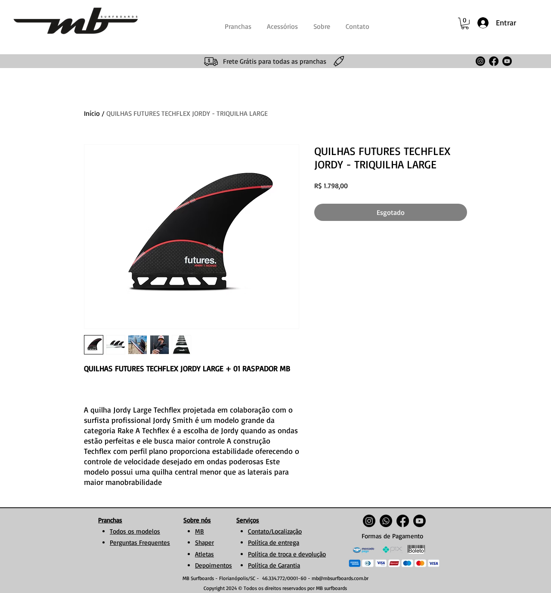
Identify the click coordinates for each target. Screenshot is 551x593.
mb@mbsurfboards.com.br (340, 578)
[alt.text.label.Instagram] (480, 61)
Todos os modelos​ (135, 531)
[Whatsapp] (386, 521)
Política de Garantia (274, 565)
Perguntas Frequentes (140, 542)
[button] (465, 23)
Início (92, 113)
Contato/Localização (275, 531)
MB (199, 531)
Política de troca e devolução (287, 554)
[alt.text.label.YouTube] (507, 61)
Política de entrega (273, 542)
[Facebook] (493, 61)
